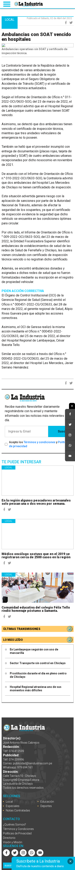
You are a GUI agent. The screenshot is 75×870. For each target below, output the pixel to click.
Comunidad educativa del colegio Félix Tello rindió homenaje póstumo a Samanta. (36, 609)
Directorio (9, 837)
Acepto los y (39, 444)
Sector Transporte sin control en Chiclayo (38, 663)
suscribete (11, 865)
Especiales (12, 806)
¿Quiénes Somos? (14, 824)
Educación (47, 801)
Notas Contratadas (18, 810)
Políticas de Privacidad (17, 833)
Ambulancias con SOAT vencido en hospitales (36, 37)
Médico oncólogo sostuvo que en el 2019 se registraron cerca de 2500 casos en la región (36, 555)
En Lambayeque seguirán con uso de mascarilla (34, 651)
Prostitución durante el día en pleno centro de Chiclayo (38, 675)
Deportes (46, 806)
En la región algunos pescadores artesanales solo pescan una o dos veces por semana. (36, 502)
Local (8, 467)
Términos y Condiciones (18, 829)
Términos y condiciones (39, 442)
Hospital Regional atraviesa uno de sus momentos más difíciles (35, 688)
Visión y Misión (12, 842)
